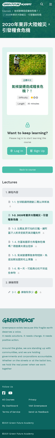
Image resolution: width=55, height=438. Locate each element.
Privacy (32, 399)
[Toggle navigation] (50, 4)
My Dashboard (10, 405)
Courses (6, 11)
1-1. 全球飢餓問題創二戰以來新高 (30, 201)
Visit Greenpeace (38, 405)
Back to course (28, 169)
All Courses (8, 399)
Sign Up (39, 151)
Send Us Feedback (39, 412)
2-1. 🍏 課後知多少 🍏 (25, 292)
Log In (18, 151)
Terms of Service (11, 412)
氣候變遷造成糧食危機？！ (27, 11)
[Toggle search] (41, 4)
